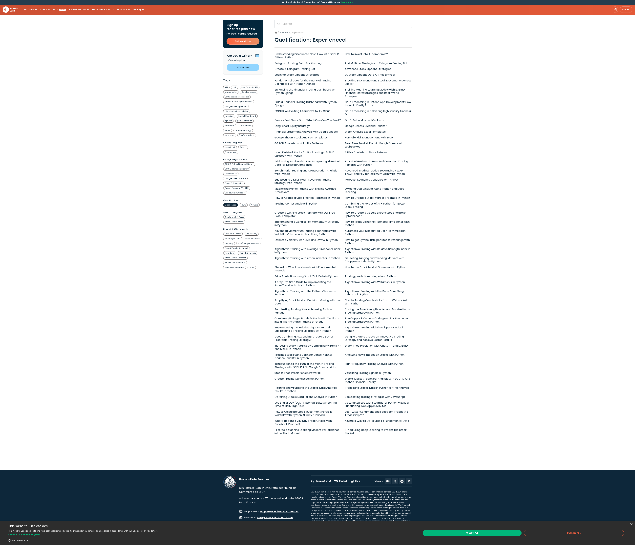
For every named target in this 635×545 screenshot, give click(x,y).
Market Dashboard (247, 116)
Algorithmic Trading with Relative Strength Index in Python (377, 250)
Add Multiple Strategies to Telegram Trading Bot (376, 63)
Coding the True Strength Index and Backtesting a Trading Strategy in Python (377, 311)
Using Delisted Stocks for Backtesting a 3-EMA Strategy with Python (304, 154)
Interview (229, 116)
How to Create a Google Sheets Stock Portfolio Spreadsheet (375, 214)
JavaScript (230, 147)
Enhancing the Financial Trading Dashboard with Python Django (306, 91)
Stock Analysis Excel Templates (365, 131)
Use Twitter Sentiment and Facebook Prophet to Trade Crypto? (376, 413)
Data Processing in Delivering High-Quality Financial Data (378, 113)
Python (243, 147)
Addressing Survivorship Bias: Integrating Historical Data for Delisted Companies (307, 163)
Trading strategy (243, 130)
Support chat (323, 481)
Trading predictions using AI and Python (370, 276)
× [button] (631, 524)
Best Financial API (249, 87)
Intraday (229, 243)
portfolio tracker (244, 120)
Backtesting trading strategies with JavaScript (375, 397)
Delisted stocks (249, 92)
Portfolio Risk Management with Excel (369, 137)
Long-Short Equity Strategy (292, 126)
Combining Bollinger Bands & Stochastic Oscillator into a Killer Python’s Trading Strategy (307, 320)
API (226, 87)
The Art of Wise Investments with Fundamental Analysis (305, 269)
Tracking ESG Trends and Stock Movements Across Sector (378, 82)
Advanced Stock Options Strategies (368, 69)
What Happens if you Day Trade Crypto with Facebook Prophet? (303, 422)
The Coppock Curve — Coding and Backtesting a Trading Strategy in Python (376, 320)
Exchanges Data (232, 238)
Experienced (230, 205)
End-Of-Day (251, 233)
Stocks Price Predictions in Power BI (297, 373)
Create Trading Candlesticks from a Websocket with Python (376, 302)
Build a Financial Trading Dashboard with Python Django (306, 103)
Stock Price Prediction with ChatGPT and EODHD (376, 345)
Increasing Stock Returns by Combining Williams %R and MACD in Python (308, 347)
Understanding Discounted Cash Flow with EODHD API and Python (307, 56)
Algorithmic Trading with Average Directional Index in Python (307, 250)
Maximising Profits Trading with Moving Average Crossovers (305, 190)
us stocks (229, 135)
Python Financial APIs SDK (237, 188)
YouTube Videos (246, 135)
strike (227, 130)
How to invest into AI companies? (366, 54)
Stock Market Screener (235, 257)
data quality (231, 92)
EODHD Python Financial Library (239, 164)
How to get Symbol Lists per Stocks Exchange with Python (377, 241)
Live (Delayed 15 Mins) (248, 243)
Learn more (347, 2)
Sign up (626, 9)
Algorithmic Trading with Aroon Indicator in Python (307, 258)
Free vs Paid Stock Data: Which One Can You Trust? (308, 120)
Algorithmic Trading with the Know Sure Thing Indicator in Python (374, 293)
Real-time (229, 125)
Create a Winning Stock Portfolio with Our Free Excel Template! (305, 214)
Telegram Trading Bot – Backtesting (298, 63)
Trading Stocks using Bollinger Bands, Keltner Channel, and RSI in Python (303, 356)
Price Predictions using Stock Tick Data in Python (306, 276)
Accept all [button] (472, 532)
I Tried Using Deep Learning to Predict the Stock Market (376, 431)
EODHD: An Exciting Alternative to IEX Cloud (302, 111)
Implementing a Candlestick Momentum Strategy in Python (307, 223)
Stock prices (245, 125)
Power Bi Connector (234, 183)
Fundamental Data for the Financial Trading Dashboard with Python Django (303, 82)
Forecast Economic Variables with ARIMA (371, 179)
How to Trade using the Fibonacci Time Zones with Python (377, 223)
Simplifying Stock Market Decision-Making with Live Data (307, 302)
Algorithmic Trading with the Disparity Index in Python (374, 329)
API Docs (28, 9)
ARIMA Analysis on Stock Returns (366, 152)
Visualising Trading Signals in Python (368, 373)
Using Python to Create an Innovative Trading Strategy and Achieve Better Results (374, 338)
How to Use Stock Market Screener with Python (375, 267)
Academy (285, 32)
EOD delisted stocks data (237, 96)
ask (234, 87)
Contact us (243, 67)
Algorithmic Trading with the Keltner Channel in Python (305, 293)
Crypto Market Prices (234, 217)
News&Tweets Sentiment (236, 248)
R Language (230, 152)
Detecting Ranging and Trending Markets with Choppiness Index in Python (374, 260)
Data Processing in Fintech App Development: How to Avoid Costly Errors (378, 103)
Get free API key (243, 41)
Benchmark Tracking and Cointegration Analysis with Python (306, 172)
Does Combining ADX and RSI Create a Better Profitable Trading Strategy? (304, 338)
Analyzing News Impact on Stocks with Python (374, 355)
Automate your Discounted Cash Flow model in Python (375, 232)
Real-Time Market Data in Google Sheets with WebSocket (374, 145)
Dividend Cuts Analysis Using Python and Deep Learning (374, 190)
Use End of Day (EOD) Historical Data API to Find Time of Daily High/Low (306, 404)
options (228, 120)
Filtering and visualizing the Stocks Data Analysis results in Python (306, 389)
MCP (59, 9)
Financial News (252, 238)
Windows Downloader (235, 192)
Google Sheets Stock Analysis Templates (301, 137)
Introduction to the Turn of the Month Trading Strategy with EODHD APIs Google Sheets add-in (306, 365)
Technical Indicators (234, 267)
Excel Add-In (231, 173)
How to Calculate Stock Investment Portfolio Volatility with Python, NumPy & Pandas (303, 413)
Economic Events (233, 233)
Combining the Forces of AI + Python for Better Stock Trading (375, 205)
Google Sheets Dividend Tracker (366, 126)
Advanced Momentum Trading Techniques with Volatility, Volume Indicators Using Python (305, 232)
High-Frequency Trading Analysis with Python (374, 364)
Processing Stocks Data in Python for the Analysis (377, 388)
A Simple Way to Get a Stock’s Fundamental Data (377, 421)
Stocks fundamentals (235, 262)
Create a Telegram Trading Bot (295, 69)
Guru (243, 205)
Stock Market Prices (234, 221)
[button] (83, 535)
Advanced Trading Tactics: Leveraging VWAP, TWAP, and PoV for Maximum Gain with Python (375, 172)
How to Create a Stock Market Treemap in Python (377, 198)
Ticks (251, 267)
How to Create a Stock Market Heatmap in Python (307, 198)
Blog (357, 481)
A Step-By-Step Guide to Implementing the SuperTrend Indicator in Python (303, 284)
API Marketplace (79, 9)
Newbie (254, 205)
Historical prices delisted (237, 111)
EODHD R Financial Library (237, 169)
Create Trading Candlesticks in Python (299, 378)
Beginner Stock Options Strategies (297, 74)
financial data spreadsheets (238, 101)
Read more (152, 530)
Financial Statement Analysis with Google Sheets (306, 131)
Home (276, 32)
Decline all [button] (574, 532)
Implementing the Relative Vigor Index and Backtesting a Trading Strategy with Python (303, 329)
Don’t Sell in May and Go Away (364, 120)
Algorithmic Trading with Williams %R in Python (375, 282)
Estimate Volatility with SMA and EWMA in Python (306, 240)
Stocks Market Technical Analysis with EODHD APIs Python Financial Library (377, 380)
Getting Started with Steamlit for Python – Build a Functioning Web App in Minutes (377, 404)
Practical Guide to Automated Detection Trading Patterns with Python (376, 163)
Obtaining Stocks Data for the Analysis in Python (306, 397)
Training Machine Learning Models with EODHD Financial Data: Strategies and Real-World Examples (375, 93)
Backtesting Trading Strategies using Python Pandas (303, 311)
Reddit (343, 481)
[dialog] (317, 533)
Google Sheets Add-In (235, 178)
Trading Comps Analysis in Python (296, 203)
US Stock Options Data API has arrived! (370, 74)
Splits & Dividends (247, 253)
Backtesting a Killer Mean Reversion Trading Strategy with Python (303, 181)
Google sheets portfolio (236, 106)
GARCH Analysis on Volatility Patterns (299, 143)
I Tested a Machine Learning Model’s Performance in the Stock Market (307, 431)
